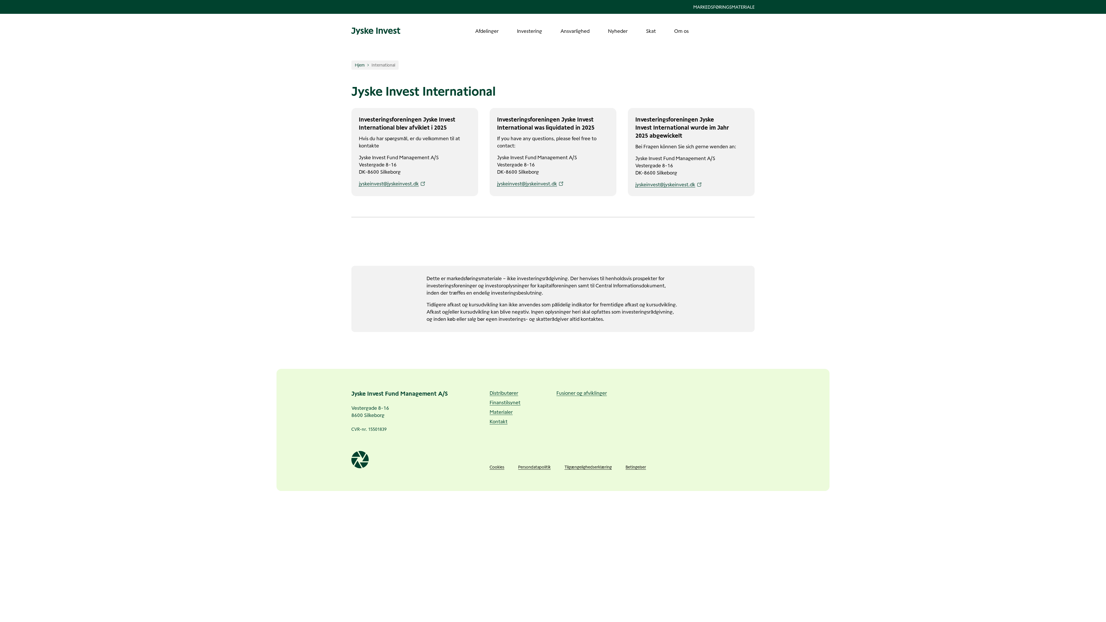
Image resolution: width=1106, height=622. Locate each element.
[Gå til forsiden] (375, 31)
